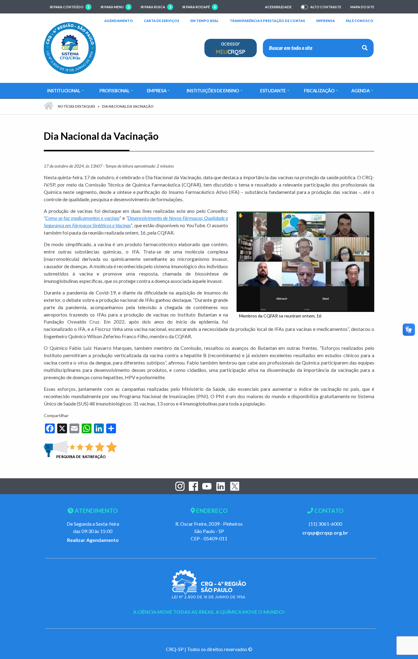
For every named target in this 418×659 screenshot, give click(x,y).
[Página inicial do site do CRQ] (70, 47)
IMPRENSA (325, 21)
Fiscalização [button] (319, 90)
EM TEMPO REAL (204, 20)
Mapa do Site (362, 7)
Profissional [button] (114, 90)
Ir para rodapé (199, 7)
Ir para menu (115, 7)
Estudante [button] (273, 90)
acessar (230, 47)
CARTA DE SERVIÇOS (161, 20)
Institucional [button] (63, 90)
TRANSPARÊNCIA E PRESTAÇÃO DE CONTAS (267, 20)
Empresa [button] (156, 90)
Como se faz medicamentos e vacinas (82, 218)
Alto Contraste (325, 7)
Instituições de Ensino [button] (213, 90)
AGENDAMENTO (118, 20)
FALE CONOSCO (359, 20)
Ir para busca (156, 7)
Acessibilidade (278, 7)
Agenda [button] (360, 90)
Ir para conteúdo (69, 7)
